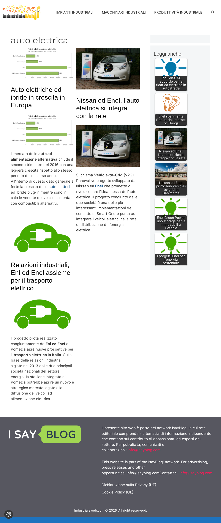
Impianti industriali (74, 12)
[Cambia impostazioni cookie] (8, 514)
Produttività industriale (178, 12)
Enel (99, 186)
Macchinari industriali (124, 12)
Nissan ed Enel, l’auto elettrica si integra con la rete (107, 108)
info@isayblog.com (144, 450)
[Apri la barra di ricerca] (213, 12)
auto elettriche (61, 187)
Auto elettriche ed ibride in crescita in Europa (38, 97)
